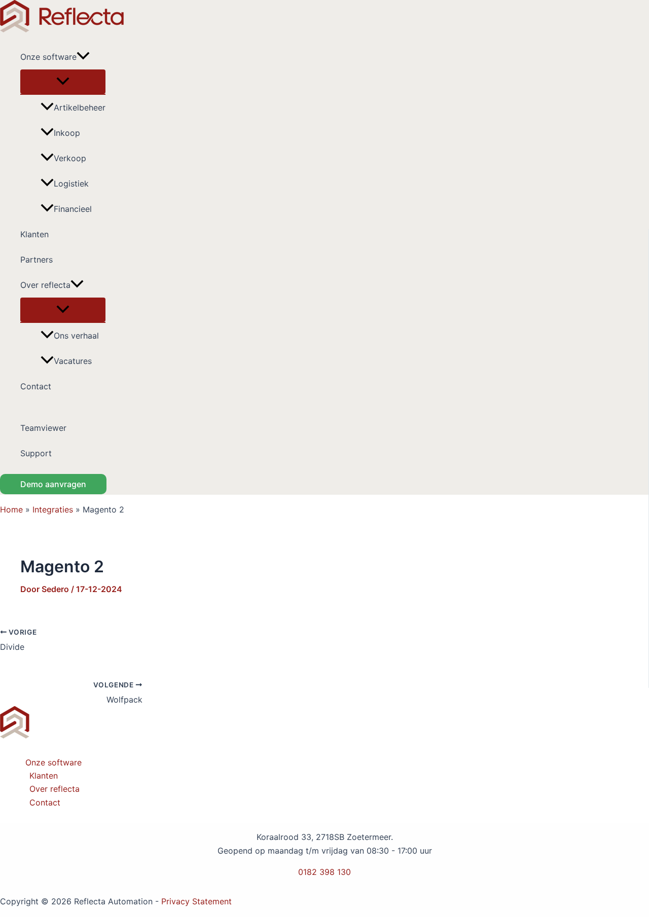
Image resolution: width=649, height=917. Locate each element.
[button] (83, 56)
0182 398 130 (324, 872)
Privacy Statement (196, 901)
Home (11, 509)
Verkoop (70, 158)
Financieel (73, 209)
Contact (35, 386)
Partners (36, 259)
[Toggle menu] (62, 81)
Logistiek (71, 183)
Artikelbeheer (79, 107)
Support (36, 453)
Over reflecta (45, 285)
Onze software (48, 57)
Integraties (52, 509)
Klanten (34, 234)
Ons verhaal (76, 336)
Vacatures (73, 361)
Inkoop (67, 133)
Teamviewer (43, 428)
